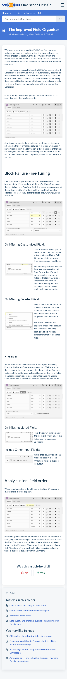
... (15, 12)
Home (5, 12)
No (26, 573)
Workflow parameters (20, 615)
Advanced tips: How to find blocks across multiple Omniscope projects (34, 659)
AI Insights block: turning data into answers (31, 636)
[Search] (60, 19)
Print (12, 593)
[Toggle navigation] (62, 5)
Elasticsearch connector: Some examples (29, 610)
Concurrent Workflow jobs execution (28, 605)
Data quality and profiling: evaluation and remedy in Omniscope (34, 622)
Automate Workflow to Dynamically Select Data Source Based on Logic (33, 643)
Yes (42, 573)
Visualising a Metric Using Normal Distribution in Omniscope (33, 651)
